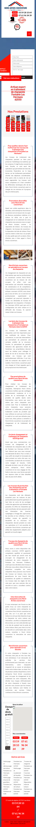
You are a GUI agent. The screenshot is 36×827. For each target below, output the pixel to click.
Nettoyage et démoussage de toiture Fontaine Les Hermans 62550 (7, 768)
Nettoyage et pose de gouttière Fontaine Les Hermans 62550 (7, 783)
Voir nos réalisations (11, 78)
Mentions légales (18, 823)
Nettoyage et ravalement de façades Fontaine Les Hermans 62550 (18, 775)
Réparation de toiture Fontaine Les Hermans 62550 (18, 789)
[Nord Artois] (15, 6)
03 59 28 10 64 (25, 12)
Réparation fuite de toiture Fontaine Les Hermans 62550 (28, 788)
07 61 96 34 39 (25, 15)
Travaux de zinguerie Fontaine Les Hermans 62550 (28, 765)
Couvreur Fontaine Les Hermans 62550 (28, 776)
